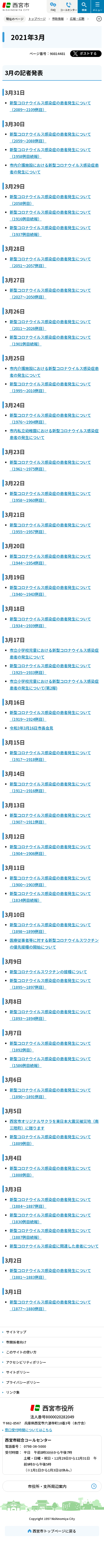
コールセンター (68, 10)
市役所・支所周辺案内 (47, 1486)
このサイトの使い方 (21, 1352)
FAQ (53, 10)
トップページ (37, 18)
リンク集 (13, 1392)
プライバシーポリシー (23, 1382)
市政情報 (58, 18)
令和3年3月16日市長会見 (31, 728)
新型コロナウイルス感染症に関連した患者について (54, 1246)
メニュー (97, 10)
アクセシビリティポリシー (26, 1362)
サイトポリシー (18, 1372)
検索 (84, 10)
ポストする (88, 53)
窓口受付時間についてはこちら (28, 1429)
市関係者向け (16, 1342)
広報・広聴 (77, 18)
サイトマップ (16, 1331)
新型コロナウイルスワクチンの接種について (48, 972)
